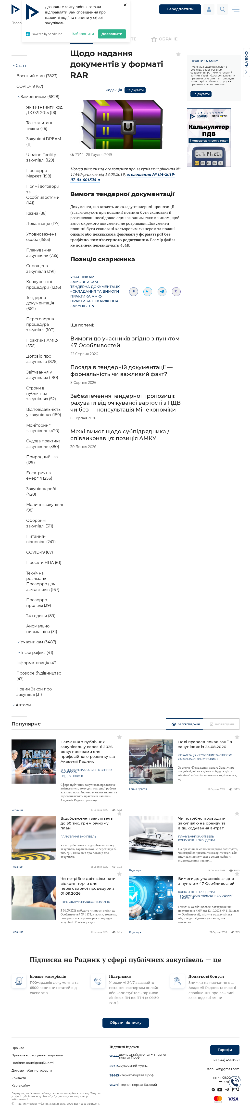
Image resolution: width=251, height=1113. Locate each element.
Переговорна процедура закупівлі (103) (40, 324)
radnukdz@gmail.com (223, 1069)
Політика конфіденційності (32, 1063)
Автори (23, 705)
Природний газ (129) (42, 460)
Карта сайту (21, 1085)
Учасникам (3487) (38, 642)
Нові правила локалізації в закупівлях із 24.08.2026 (205, 744)
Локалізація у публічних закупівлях (205, 755)
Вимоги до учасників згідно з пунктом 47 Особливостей (206, 881)
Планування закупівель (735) (42, 253)
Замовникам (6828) (40, 96)
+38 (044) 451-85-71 (225, 1060)
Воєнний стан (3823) (36, 76)
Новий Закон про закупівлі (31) (34, 692)
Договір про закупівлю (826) (42, 359)
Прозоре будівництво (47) (38, 676)
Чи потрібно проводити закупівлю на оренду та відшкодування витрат (202, 823)
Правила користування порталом (37, 1055)
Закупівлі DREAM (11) (43, 142)
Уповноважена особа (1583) (41, 237)
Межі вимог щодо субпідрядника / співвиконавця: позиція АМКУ (119, 435)
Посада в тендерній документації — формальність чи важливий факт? (121, 370)
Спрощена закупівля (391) (41, 268)
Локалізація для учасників (198, 759)
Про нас (18, 1048)
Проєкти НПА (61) (43, 562)
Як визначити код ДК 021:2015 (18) (44, 110)
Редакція (114, 90)
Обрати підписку (125, 1022)
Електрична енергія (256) (39, 476)
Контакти (19, 1078)
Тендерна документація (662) (40, 303)
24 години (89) (40, 615)
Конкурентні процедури (196, 840)
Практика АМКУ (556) (42, 343)
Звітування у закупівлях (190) (42, 375)
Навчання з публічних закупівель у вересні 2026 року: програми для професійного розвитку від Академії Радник (88, 751)
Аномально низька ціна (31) (41, 629)
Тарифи (225, 1050)
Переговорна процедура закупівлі (86, 902)
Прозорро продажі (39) (38, 603)
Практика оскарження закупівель (94, 303)
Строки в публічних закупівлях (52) (41, 393)
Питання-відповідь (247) (41, 539)
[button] (195, 112)
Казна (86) (36, 213)
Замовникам (84, 282)
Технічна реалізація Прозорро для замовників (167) (42, 581)
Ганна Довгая (138, 789)
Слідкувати (135, 90)
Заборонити (83, 33)
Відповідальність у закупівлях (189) (43, 412)
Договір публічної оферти (32, 1070)
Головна (19, 23)
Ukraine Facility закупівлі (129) (41, 157)
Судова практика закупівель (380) (43, 444)
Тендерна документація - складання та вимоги (95, 289)
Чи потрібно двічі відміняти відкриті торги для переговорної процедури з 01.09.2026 (88, 886)
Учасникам (82, 277)
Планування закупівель (78, 837)
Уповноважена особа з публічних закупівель (86, 771)
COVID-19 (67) (29, 86)
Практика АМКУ (86, 296)
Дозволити (112, 33)
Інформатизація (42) (37, 663)
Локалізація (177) (43, 223)
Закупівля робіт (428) (42, 492)
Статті (21, 65)
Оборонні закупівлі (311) (39, 523)
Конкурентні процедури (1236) (43, 284)
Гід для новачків (73, 776)
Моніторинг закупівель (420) (42, 428)
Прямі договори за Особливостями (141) (43, 194)
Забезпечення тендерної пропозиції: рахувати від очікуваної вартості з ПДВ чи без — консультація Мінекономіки (125, 403)
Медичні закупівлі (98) (44, 507)
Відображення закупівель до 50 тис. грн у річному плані (87, 823)
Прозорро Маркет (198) (38, 173)
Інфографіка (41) (37, 652)
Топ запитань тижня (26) (39, 126)
